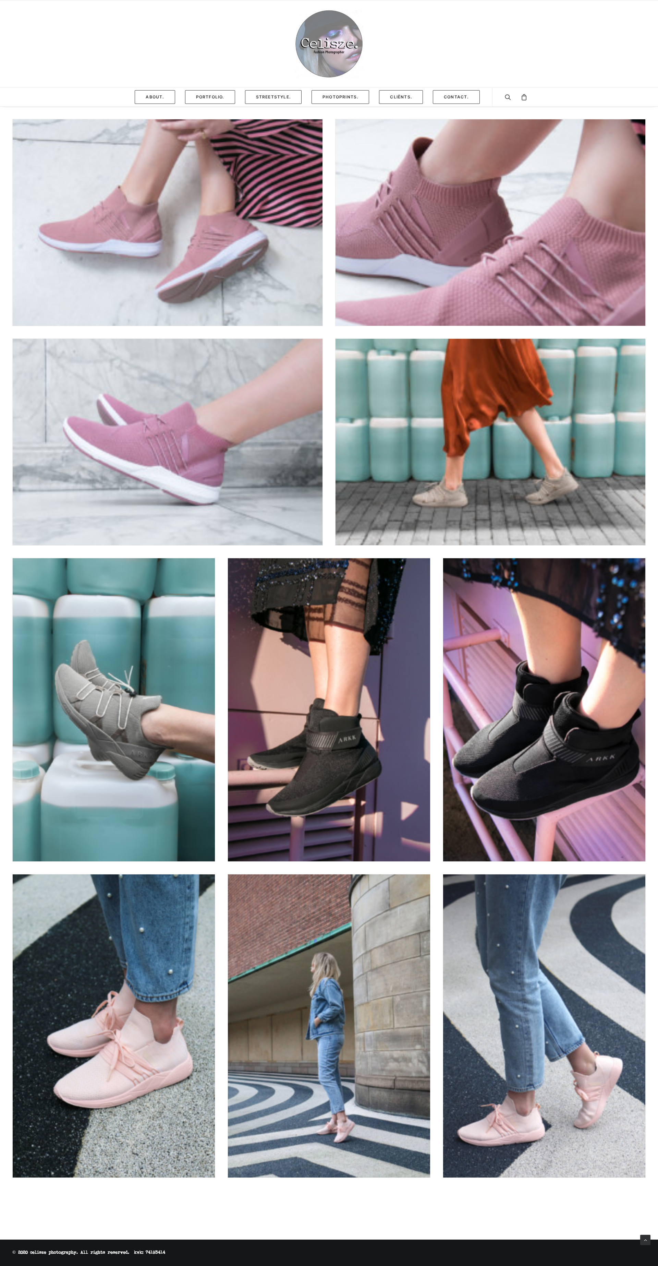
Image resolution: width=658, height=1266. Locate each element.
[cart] (522, 97)
